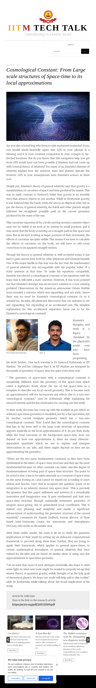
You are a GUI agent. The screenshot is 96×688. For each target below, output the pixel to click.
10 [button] (57, 665)
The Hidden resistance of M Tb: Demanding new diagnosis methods (75, 637)
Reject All (31, 678)
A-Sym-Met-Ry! (43, 633)
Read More (13, 650)
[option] (20, 635)
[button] (8, 640)
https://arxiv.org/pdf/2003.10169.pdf (33, 604)
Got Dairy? (13, 633)
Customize (15, 678)
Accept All (46, 678)
